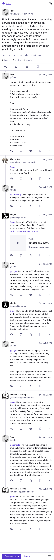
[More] (48, 67)
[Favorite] (27, 66)
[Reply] (5, 66)
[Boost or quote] (16, 66)
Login (27, 556)
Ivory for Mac (36, 55)
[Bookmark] (37, 66)
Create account (12, 556)
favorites (28, 60)
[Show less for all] (50, 3)
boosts (6, 60)
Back (8, 3)
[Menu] (49, 556)
